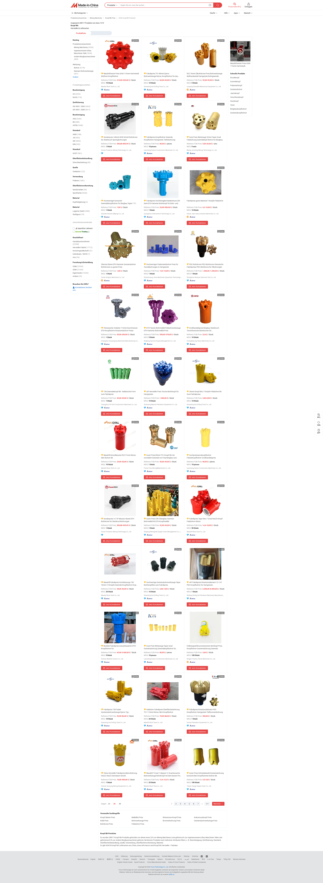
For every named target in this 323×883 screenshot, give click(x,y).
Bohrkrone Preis (106, 824)
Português (151, 859)
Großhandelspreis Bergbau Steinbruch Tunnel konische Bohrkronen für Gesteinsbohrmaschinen (203, 329)
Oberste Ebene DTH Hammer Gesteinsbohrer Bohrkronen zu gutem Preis (118, 265)
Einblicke (195, 856)
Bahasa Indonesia (239, 859)
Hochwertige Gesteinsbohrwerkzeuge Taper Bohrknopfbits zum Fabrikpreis (162, 583)
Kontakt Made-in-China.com (171, 856)
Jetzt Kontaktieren (113, 96)
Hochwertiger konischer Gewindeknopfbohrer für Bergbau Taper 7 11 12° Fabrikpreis (118, 202)
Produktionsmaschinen (82, 44)
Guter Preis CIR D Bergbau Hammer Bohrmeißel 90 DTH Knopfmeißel (159, 520)
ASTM (78, 125)
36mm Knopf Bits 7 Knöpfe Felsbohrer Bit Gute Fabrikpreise (204, 392)
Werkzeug (76, 64)
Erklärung (124, 856)
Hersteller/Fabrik (82, 247)
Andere (75, 77)
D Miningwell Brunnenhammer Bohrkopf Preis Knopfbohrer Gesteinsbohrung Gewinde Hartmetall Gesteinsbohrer (204, 647)
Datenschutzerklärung (151, 856)
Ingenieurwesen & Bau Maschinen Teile (83, 51)
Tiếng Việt (227, 859)
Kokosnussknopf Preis (203, 817)
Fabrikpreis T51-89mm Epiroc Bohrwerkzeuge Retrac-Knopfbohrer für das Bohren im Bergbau (161, 74)
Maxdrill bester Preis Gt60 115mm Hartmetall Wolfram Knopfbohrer (120, 74)
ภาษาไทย (210, 859)
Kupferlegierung (80, 202)
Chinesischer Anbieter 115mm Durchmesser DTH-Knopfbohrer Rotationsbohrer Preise (119, 329)
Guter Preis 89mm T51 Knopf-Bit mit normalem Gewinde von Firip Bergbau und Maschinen (160, 456)
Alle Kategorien (80, 13)
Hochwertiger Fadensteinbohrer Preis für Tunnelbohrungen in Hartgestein (161, 265)
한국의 (179, 859)
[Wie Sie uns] (202, 856)
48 (120, 803)
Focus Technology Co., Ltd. (160, 867)
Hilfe (226, 13)
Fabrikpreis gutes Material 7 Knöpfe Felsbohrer (205, 200)
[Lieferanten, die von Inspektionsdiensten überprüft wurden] (84, 228)
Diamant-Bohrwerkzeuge (83, 72)
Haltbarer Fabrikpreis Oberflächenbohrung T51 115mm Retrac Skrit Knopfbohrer (162, 710)
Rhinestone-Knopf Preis (172, 817)
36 (114, 804)
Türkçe (218, 859)
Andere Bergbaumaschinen (84, 57)
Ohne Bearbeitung (81, 162)
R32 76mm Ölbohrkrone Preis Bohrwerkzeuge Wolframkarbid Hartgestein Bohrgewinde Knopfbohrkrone (204, 74)
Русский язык (170, 859)
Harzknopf (234, 101)
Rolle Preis (104, 820)
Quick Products (139, 862)
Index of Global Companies (196, 862)
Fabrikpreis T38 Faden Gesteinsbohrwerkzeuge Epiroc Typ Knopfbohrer (115, 710)
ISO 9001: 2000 (81, 106)
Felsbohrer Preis (138, 824)
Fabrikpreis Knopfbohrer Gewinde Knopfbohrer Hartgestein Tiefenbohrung (159, 138)
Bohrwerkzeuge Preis (140, 820)
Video (136, 40)
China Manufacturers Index (156, 862)
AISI (77, 118)
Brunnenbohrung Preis (171, 820)
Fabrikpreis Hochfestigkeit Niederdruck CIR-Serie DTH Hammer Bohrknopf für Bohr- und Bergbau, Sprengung (162, 202)
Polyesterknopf (236, 85)
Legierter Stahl (81, 211)
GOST (77, 153)
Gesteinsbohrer (236, 89)
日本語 (118, 859)
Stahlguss (78, 214)
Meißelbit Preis (137, 817)
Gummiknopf (235, 81)
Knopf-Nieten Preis (107, 817)
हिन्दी (203, 859)
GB (77, 141)
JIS (76, 137)
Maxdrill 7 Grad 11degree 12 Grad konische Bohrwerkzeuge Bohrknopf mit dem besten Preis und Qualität (162, 774)
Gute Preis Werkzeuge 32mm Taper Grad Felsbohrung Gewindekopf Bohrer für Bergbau (205, 138)
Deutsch (142, 859)
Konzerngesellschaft (82, 250)
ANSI (77, 134)
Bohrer (79, 67)
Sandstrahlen (80, 189)
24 (109, 803)
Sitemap (186, 856)
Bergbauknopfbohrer (238, 109)
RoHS (77, 97)
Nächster (217, 803)
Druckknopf (234, 77)
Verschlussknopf (236, 97)
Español (134, 859)
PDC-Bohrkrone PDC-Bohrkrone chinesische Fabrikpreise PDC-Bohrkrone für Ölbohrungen (205, 265)
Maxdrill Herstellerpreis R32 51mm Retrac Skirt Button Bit (118, 456)
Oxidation (79, 171)
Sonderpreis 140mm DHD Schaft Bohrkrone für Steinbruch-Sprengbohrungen (119, 138)
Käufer (212, 13)
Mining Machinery (83, 47)
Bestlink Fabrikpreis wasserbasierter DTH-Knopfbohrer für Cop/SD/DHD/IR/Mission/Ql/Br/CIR (118, 647)
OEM (78, 269)
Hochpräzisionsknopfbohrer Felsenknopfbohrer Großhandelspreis (201, 456)
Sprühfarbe (80, 193)
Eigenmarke (81, 273)
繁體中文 (110, 859)
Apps (236, 13)
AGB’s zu (171, 874)
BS (76, 122)
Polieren (79, 180)
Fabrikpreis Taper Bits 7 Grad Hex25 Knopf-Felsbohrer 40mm (205, 520)
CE (76, 94)
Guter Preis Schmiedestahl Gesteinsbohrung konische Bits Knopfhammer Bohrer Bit (205, 774)
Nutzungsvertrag (136, 856)
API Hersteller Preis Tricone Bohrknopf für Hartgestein (161, 392)
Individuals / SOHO (81, 254)
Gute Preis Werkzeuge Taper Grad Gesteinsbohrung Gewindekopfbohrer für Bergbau (160, 647)
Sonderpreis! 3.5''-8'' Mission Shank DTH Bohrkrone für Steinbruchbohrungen (117, 520)
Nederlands (195, 859)
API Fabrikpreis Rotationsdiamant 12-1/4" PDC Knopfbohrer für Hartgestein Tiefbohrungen (204, 583)
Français (126, 859)
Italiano (160, 859)
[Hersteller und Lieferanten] (84, 5)
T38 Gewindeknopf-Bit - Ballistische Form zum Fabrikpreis (118, 392)
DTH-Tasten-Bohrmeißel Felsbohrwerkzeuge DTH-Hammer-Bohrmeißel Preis (162, 329)
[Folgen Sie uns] (207, 856)
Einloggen (248, 6)
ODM (78, 266)
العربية (187, 859)
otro (76, 257)
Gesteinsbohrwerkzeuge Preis (205, 820)
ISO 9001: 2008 (81, 109)
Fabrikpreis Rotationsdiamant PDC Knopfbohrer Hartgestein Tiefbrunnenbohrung (205, 710)
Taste (232, 105)
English (93, 859)
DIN (76, 144)
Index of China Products (176, 862)
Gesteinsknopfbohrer (238, 113)
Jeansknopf (235, 93)
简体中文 (101, 859)
